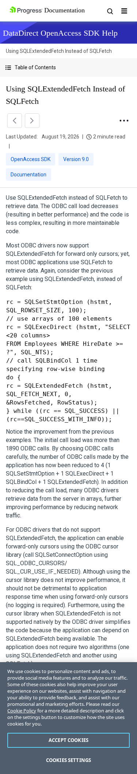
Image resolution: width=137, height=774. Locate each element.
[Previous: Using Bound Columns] (14, 120)
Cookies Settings (68, 760)
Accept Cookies (68, 740)
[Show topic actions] (124, 120)
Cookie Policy (21, 710)
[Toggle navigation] (124, 11)
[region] (68, 718)
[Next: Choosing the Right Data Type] (32, 120)
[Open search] (109, 11)
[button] (68, 67)
